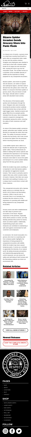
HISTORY (17, 11)
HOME (5, 11)
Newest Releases (12, 338)
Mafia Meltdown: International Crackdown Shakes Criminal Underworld (22, 283)
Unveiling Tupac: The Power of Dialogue (9, 300)
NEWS (10, 11)
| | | (15, 11)
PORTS (25, 11)
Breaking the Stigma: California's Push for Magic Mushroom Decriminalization (8, 322)
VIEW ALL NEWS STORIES (15, 330)
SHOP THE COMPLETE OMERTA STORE (15, 343)
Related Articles (12, 267)
